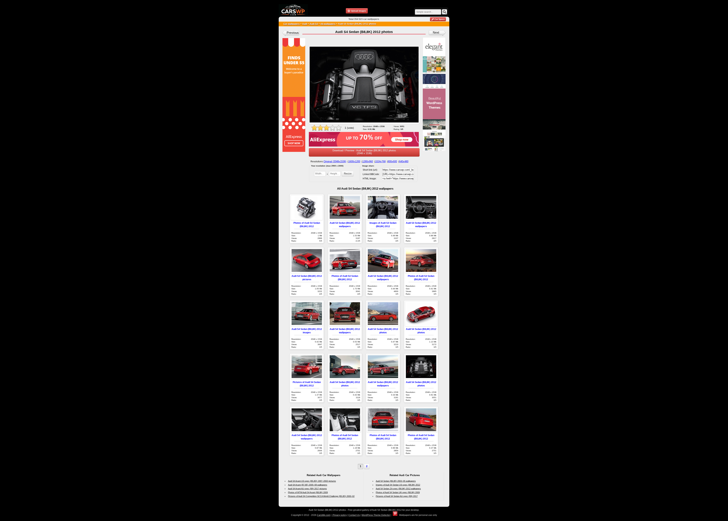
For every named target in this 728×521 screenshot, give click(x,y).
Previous (293, 32)
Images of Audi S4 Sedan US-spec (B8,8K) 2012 (398, 485)
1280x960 (367, 161)
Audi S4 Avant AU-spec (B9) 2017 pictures (307, 488)
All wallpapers (328, 24)
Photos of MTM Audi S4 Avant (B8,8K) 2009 (308, 492)
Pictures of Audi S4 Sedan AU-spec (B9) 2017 (397, 496)
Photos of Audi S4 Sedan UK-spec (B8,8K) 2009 (398, 492)
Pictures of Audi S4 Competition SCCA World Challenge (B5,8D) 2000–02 (321, 496)
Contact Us (354, 515)
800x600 (392, 161)
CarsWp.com (323, 515)
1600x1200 (354, 161)
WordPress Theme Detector (376, 515)
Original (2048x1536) (335, 161)
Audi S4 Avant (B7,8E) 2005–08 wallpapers (307, 485)
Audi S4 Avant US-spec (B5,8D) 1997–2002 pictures (312, 481)
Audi (304, 24)
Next (436, 32)
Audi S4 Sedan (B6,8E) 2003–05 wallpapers (396, 481)
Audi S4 (313, 24)
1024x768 (380, 161)
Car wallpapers (291, 24)
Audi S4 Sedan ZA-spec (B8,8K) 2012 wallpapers (398, 488)
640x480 (403, 161)
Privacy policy (339, 515)
